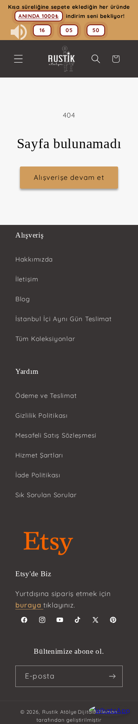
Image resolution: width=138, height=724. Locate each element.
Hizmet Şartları (39, 455)
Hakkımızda (34, 259)
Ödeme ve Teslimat (46, 395)
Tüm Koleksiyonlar (45, 339)
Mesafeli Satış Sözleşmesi (56, 435)
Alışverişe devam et (69, 177)
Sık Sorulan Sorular (46, 495)
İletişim (26, 279)
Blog (22, 299)
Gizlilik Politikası (41, 415)
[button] (18, 59)
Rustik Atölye (59, 712)
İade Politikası (38, 475)
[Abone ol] (112, 676)
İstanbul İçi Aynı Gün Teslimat (63, 319)
